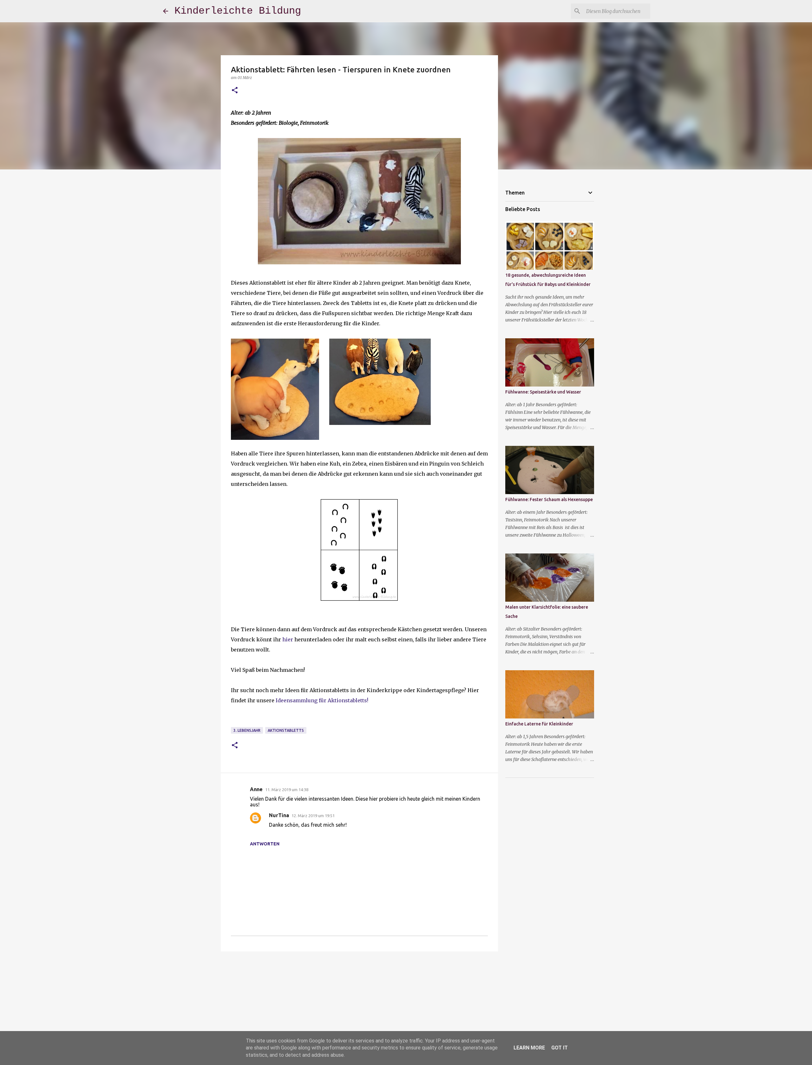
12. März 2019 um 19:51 (313, 815)
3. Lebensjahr (246, 730)
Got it (559, 1048)
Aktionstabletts (286, 730)
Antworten (264, 843)
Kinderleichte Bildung (237, 11)
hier (287, 639)
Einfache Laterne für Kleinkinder (539, 723)
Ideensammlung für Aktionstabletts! (322, 700)
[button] (235, 90)
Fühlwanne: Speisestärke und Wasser (543, 391)
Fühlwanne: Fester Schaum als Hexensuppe (549, 499)
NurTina (279, 815)
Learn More (529, 1048)
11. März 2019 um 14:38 (286, 789)
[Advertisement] (359, 1005)
